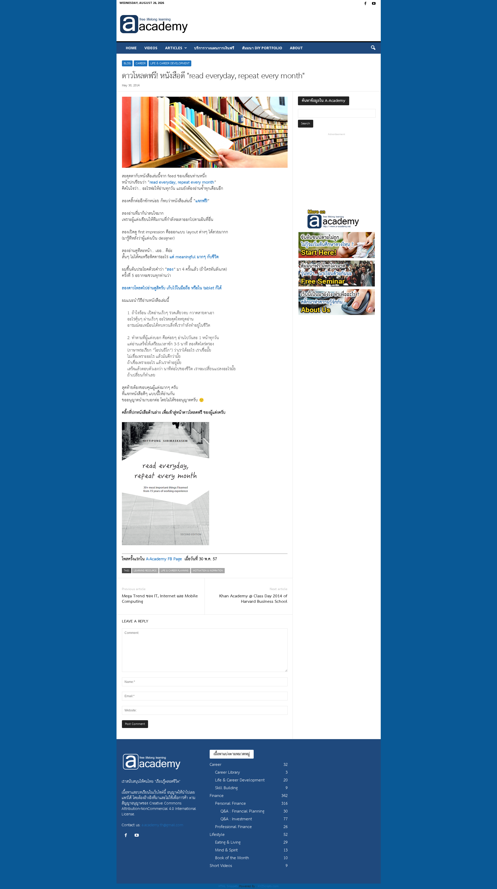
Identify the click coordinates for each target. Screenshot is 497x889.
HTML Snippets (228, 886)
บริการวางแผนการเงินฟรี (214, 47)
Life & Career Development (169, 63)
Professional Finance (233, 827)
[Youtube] (374, 4)
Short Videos (221, 866)
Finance (217, 796)
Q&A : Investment (236, 819)
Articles (173, 47)
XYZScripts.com (268, 886)
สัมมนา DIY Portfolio (262, 47)
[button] (373, 48)
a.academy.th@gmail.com (162, 825)
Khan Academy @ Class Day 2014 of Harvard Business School (253, 599)
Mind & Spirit (226, 850)
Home (131, 47)
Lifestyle (217, 834)
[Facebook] (365, 4)
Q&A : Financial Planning (242, 811)
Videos (150, 47)
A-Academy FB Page (164, 559)
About (296, 47)
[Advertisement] (285, 24)
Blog (127, 63)
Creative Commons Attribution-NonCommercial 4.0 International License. (159, 809)
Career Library (227, 772)
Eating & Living (227, 842)
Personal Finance (230, 803)
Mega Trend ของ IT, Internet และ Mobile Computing (160, 599)
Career (140, 63)
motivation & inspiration (208, 570)
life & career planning (174, 570)
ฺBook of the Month (232, 858)
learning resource (145, 570)
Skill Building (226, 788)
